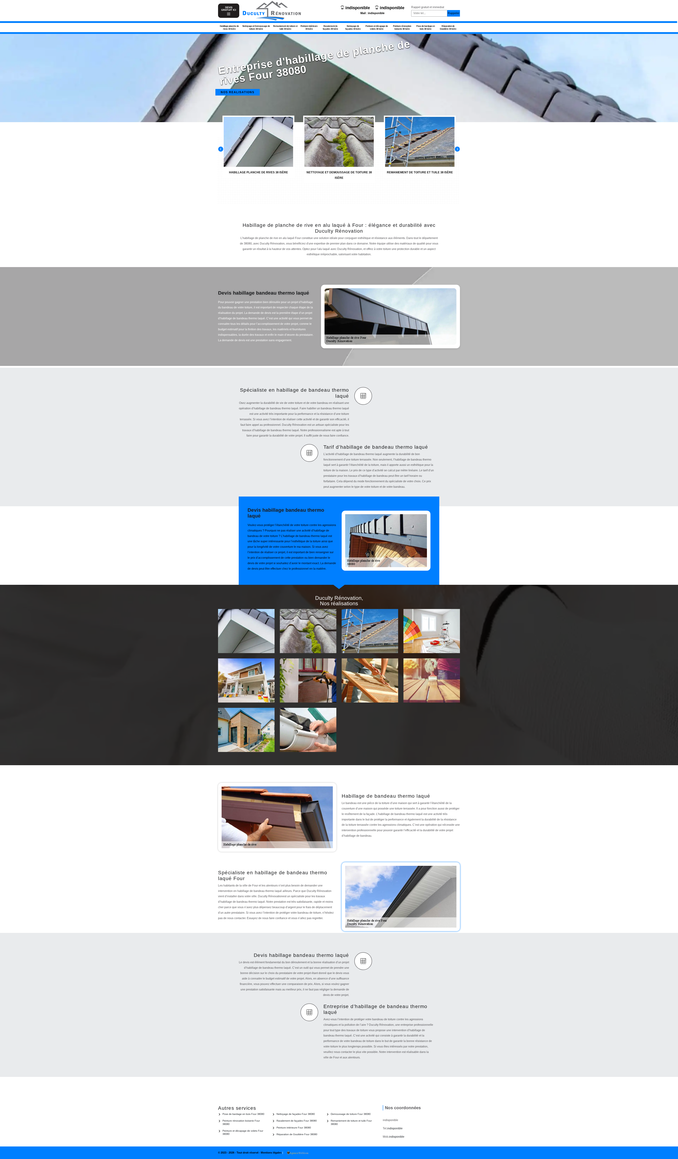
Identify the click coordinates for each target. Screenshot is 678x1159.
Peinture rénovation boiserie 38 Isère (402, 27)
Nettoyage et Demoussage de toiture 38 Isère (256, 27)
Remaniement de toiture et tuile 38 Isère (285, 27)
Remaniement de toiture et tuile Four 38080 (351, 1122)
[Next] (457, 149)
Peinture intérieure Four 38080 (293, 1127)
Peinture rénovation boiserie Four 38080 (241, 1122)
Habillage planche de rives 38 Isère (229, 27)
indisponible (357, 7)
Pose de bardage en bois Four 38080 (243, 1114)
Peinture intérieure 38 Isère (309, 27)
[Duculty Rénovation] (271, 10)
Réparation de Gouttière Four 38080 (296, 1134)
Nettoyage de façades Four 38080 (295, 1114)
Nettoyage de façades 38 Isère (353, 27)
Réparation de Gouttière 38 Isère (448, 27)
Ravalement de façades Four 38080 (296, 1120)
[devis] (228, 14)
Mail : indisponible (372, 13)
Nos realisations (237, 92)
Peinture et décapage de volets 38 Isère (376, 27)
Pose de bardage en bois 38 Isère (425, 27)
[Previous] (220, 149)
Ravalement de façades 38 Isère (330, 27)
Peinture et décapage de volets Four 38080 (242, 1132)
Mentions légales (271, 1152)
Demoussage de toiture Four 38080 (351, 1114)
